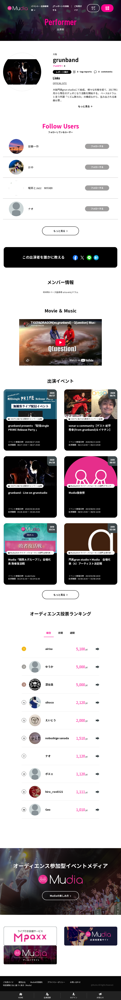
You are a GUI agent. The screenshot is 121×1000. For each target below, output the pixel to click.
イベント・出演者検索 (39, 8)
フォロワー (58, 65)
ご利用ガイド (78, 8)
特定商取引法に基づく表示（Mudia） (18, 985)
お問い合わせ (75, 982)
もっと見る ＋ (85, 106)
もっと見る (59, 231)
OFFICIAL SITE (60, 83)
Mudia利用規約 (36, 982)
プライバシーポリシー (56, 982)
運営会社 (22, 982)
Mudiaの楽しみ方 (59, 895)
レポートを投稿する (61, 8)
